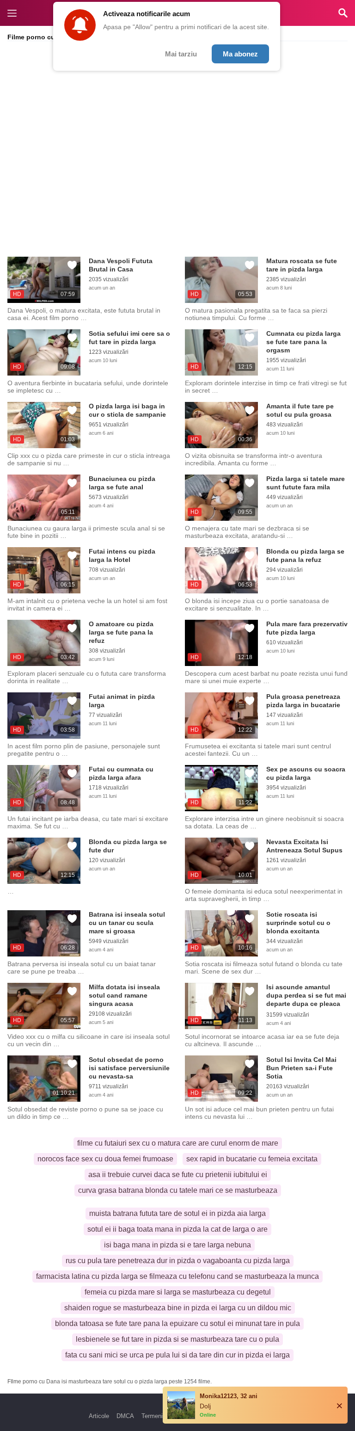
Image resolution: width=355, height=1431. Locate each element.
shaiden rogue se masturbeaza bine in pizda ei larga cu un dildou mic (177, 1308)
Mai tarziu (181, 54)
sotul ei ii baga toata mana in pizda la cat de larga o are (177, 1229)
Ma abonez (240, 54)
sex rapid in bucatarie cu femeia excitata (252, 1159)
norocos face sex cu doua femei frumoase (105, 1159)
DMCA (125, 1415)
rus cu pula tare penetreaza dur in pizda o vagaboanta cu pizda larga (178, 1260)
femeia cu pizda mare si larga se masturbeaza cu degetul (178, 1292)
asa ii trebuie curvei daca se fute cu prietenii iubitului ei (177, 1174)
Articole (99, 1415)
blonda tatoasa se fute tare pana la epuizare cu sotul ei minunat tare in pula (177, 1323)
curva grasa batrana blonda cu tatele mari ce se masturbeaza (177, 1190)
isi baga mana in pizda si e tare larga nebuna (177, 1245)
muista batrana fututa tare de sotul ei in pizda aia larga (177, 1213)
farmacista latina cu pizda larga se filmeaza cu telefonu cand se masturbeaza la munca (177, 1276)
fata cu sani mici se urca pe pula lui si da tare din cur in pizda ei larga (177, 1355)
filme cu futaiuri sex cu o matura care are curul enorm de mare (177, 1143)
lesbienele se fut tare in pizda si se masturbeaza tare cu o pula (177, 1339)
